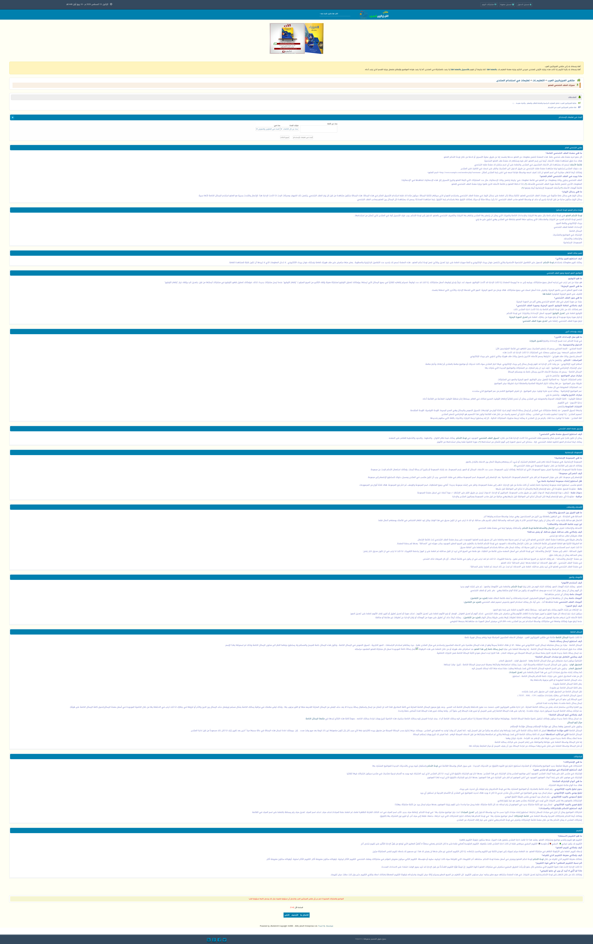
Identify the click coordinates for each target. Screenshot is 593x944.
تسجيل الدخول (524, 4)
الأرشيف (294, 915)
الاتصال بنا (304, 915)
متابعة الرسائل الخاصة (315, 719)
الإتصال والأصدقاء (546, 528)
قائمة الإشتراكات (521, 816)
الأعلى (287, 915)
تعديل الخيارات (536, 341)
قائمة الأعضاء (576, 165)
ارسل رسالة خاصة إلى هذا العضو (488, 649)
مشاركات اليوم (488, 4)
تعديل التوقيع (559, 313)
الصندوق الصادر (575, 668)
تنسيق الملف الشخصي (489, 438)
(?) (480, 442)
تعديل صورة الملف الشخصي (535, 321)
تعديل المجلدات (515, 672)
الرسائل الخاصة (562, 637)
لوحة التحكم (548, 262)
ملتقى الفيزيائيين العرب (561, 80)
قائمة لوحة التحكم (530, 528)
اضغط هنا (547, 294)
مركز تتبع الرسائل (574, 722)
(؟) (526, 184)
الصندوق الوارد (575, 664)
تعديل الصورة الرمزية (518, 317)
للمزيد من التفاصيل (479, 598)
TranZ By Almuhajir (325, 926)
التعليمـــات (539, 80)
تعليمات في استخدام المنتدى (513, 80)
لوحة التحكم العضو (573, 215)
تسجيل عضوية (506, 4)
